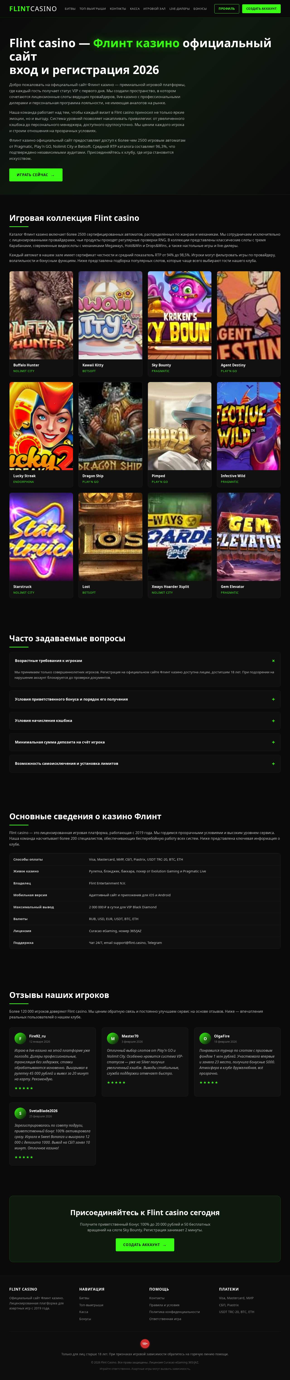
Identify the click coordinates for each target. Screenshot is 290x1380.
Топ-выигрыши (93, 9)
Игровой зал (154, 9)
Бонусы (200, 9)
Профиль (227, 9)
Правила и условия (164, 1305)
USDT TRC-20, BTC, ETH (236, 1312)
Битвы (70, 9)
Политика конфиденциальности (174, 1312)
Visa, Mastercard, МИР (236, 1298)
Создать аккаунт (261, 9)
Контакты (118, 9)
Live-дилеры (179, 9)
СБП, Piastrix (229, 1305)
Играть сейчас (32, 175)
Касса (135, 9)
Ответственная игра (165, 1319)
